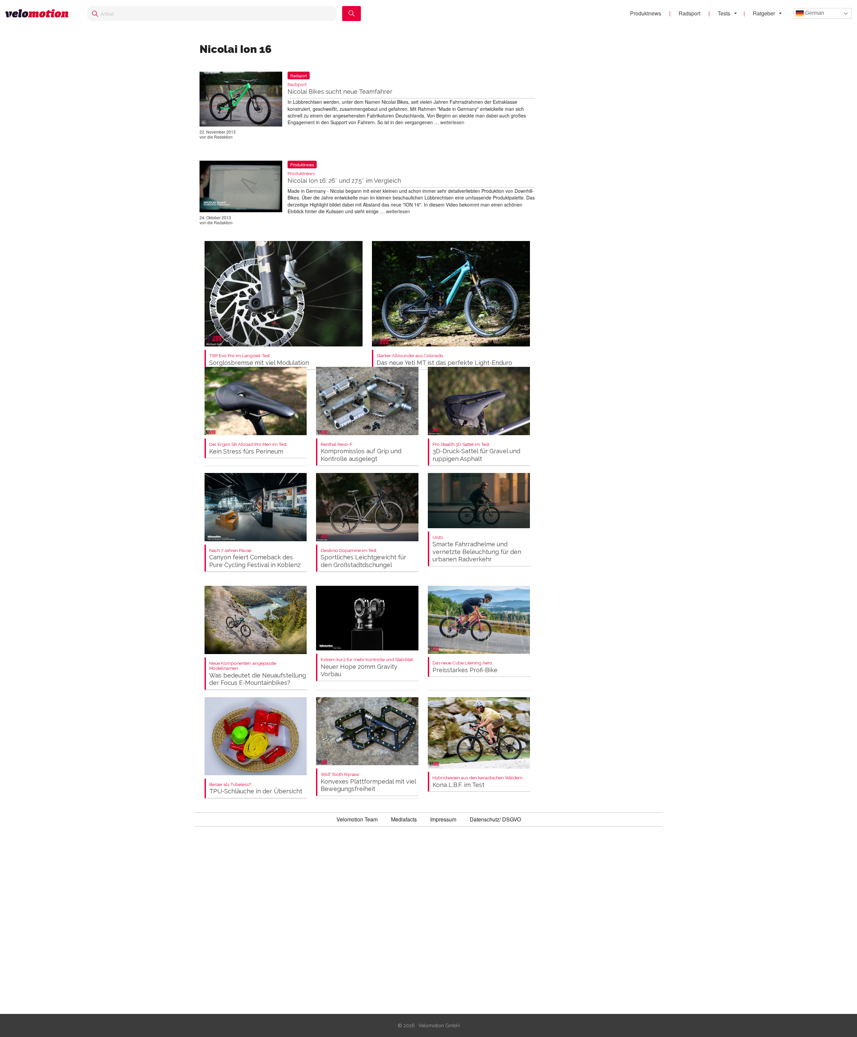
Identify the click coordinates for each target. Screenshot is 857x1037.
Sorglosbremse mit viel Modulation (259, 359)
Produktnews (645, 13)
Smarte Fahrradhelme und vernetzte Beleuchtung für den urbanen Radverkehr (477, 549)
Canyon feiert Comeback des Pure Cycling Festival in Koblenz (255, 558)
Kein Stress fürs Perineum (248, 448)
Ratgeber (764, 13)
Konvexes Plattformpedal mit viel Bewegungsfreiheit (368, 782)
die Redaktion (220, 137)
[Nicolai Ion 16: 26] (241, 188)
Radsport (689, 13)
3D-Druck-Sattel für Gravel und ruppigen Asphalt (476, 452)
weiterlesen (452, 122)
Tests (724, 13)
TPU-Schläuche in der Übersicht (255, 788)
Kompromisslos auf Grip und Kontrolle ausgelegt (361, 452)
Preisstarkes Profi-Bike (465, 666)
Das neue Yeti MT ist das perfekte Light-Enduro (444, 359)
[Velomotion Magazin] (39, 13)
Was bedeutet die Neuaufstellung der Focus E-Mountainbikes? (257, 674)
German (814, 13)
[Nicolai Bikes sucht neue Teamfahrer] (241, 100)
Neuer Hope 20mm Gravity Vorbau (367, 667)
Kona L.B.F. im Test (478, 781)
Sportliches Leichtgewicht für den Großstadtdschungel (363, 558)
